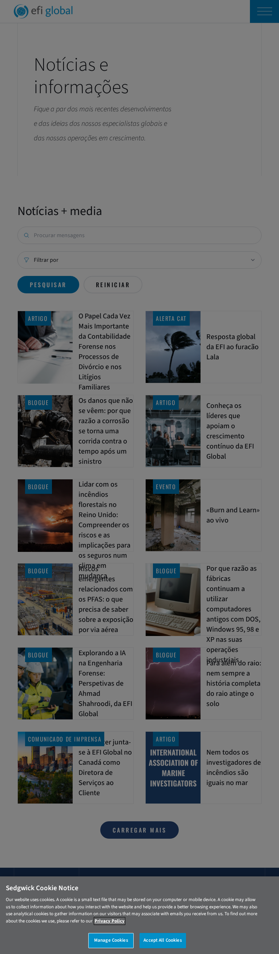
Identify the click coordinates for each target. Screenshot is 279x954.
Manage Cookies (111, 940)
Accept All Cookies (162, 940)
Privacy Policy (109, 921)
